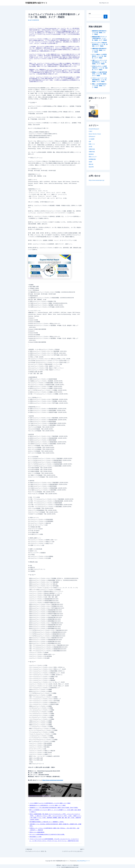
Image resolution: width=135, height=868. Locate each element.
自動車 (90, 161)
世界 (90, 141)
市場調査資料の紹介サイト (36, 3)
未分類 (90, 146)
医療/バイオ (92, 144)
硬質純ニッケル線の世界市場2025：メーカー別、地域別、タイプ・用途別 (99, 73)
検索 (90, 13)
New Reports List (104, 3)
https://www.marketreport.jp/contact (52, 780)
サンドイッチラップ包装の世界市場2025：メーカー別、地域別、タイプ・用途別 (99, 44)
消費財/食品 (92, 151)
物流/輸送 (91, 154)
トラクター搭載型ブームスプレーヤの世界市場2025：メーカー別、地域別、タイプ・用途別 (49, 803)
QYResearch (92, 136)
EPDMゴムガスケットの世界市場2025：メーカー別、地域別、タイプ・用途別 (99, 68)
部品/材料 (91, 166)
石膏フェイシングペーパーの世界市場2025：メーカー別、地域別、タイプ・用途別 (99, 62)
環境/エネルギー (93, 156)
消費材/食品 (92, 149)
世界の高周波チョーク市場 (35, 836)
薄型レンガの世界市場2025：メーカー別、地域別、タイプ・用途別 (99, 85)
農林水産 (91, 164)
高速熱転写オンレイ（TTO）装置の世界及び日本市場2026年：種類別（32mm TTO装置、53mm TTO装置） (53, 807)
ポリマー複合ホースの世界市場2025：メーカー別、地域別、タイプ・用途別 (99, 56)
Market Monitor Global (95, 134)
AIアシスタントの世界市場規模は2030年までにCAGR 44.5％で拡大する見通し (47, 834)
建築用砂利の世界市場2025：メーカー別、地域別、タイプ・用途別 (99, 32)
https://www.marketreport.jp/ (96, 180)
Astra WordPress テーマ (83, 860)
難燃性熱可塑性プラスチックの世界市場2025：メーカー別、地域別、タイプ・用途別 (99, 38)
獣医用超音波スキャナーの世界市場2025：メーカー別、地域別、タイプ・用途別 (47, 805)
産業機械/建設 (92, 159)
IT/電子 (90, 131)
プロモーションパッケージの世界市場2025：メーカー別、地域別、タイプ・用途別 (99, 79)
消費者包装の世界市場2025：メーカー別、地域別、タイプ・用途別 (99, 50)
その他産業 (91, 139)
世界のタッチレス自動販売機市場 (36, 832)
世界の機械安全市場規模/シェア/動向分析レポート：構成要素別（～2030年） (46, 821)
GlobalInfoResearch (94, 129)
